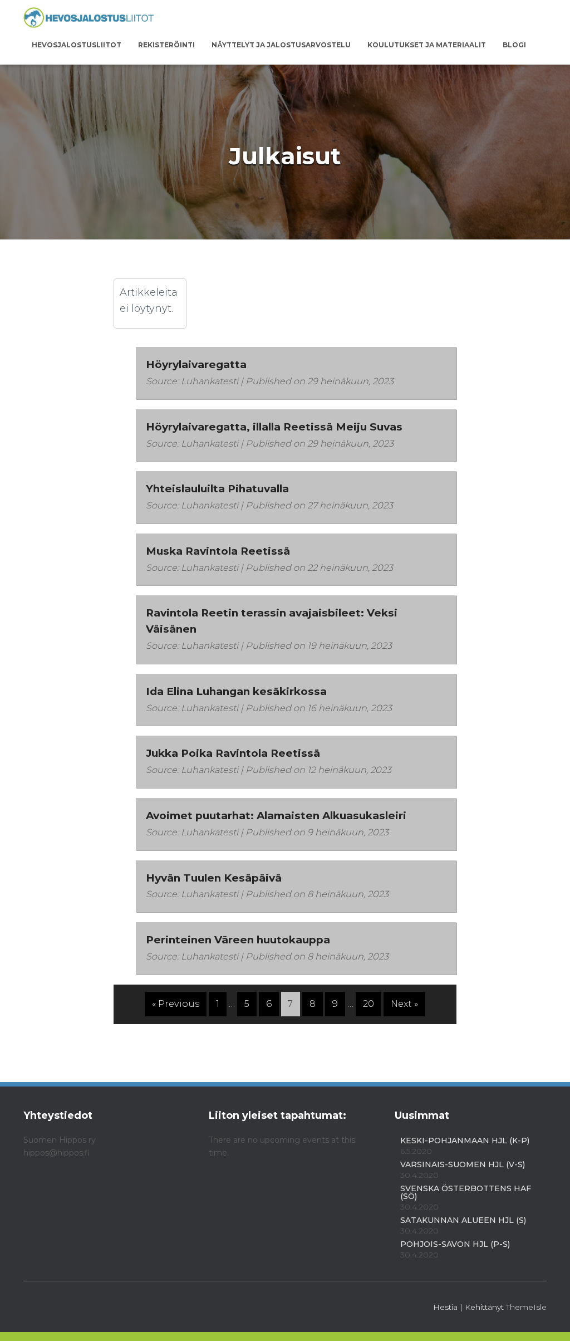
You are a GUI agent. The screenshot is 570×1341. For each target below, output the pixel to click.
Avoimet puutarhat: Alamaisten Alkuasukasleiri (276, 815)
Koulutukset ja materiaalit (426, 45)
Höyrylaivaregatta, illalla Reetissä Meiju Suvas (274, 426)
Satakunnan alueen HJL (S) (463, 1220)
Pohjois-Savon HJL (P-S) (455, 1244)
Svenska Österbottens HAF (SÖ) (465, 1192)
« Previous (175, 1003)
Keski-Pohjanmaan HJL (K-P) (464, 1141)
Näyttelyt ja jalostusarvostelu (281, 45)
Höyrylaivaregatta (196, 364)
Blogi (514, 45)
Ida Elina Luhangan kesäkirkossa (236, 691)
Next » (404, 1003)
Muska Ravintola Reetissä (218, 551)
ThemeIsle (526, 1307)
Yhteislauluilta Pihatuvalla (217, 488)
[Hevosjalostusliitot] (89, 18)
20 (368, 1003)
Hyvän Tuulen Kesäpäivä (214, 878)
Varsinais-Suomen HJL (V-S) (462, 1164)
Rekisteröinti (166, 45)
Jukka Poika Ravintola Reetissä (233, 753)
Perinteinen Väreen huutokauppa (238, 939)
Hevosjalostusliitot (76, 45)
